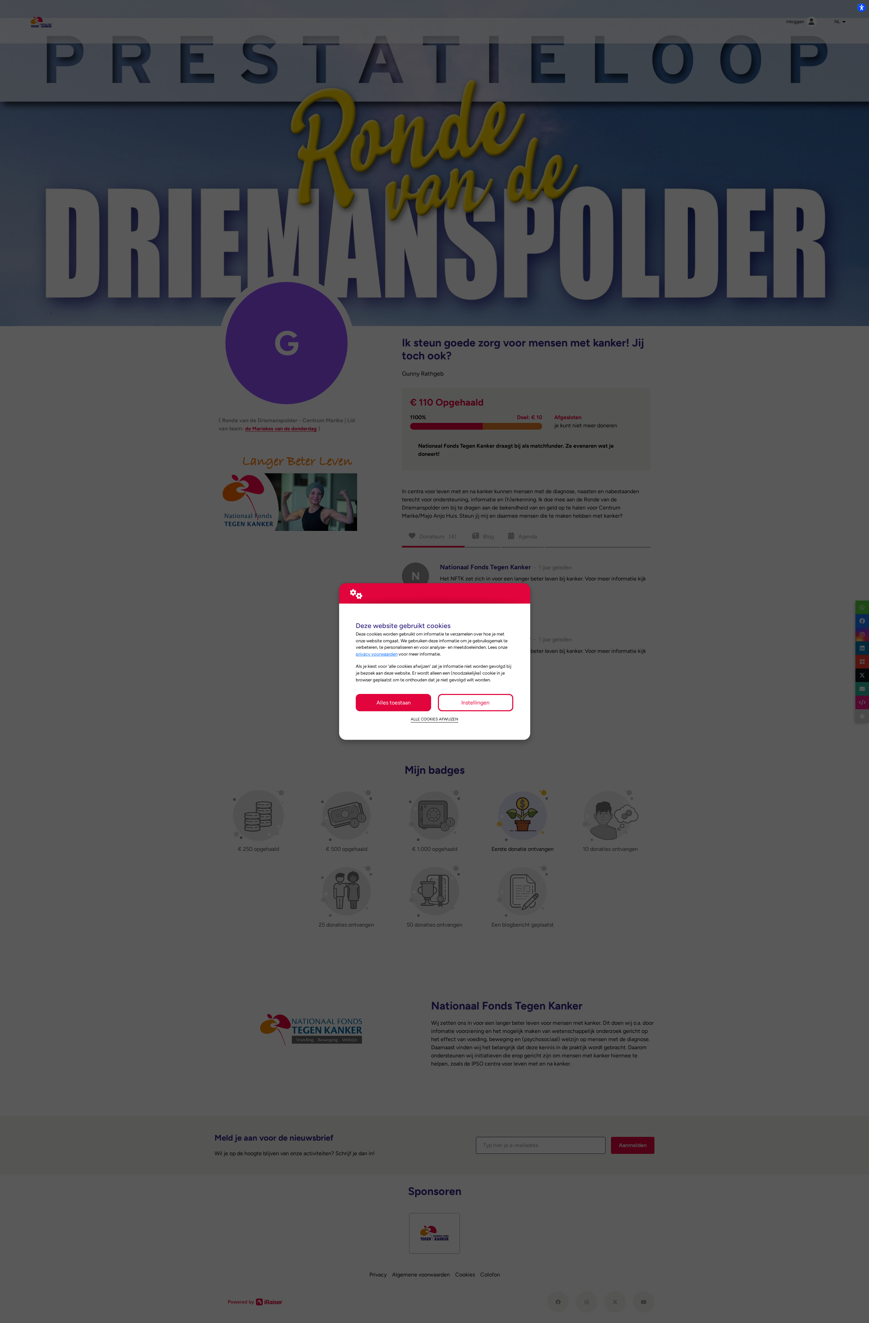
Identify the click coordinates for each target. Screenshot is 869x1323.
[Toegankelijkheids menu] (861, 7)
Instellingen (475, 702)
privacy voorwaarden (376, 654)
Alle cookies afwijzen (434, 719)
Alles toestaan (393, 702)
